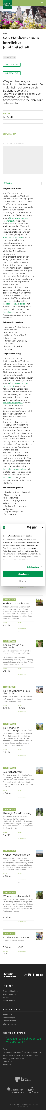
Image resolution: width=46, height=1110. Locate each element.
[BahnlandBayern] (33, 1094)
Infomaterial (7, 1015)
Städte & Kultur (8, 997)
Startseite (8, 33)
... (16, 33)
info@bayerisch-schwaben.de (22, 1038)
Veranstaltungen (9, 1018)
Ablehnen (23, 581)
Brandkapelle (9, 312)
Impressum (7, 1065)
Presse (5, 1049)
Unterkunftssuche (9, 1021)
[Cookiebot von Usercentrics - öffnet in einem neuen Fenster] (28, 527)
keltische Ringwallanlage (15, 304)
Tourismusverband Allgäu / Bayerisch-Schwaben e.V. (22, 1052)
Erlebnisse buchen (9, 1024)
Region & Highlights (10, 991)
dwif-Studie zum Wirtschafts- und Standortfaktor (21, 1055)
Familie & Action (9, 1000)
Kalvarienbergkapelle (13, 237)
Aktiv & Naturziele (9, 994)
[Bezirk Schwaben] (23, 1084)
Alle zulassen (23, 574)
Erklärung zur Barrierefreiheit (13, 1058)
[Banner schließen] (42, 527)
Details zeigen (33, 567)
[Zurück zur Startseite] (23, 4)
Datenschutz (7, 1062)
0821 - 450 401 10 (15, 1042)
